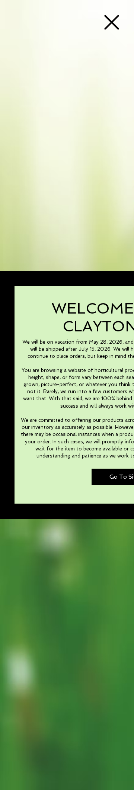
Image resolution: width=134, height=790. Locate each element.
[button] (111, 22)
